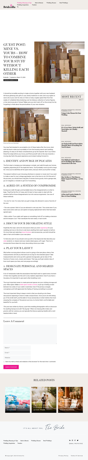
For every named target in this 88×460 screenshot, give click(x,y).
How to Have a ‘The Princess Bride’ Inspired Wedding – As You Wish (72, 178)
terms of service (77, 455)
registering (43, 228)
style (5, 241)
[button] (17, 7)
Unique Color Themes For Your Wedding (15, 407)
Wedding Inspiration (23, 5)
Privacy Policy (63, 455)
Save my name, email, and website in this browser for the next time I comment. (30, 361)
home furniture (26, 232)
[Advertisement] (44, 23)
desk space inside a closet (28, 284)
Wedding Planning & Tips (24, 2)
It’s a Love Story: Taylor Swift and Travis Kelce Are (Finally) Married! (72, 129)
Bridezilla (5, 77)
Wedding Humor (51, 2)
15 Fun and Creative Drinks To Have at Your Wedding (71, 195)
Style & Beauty (39, 2)
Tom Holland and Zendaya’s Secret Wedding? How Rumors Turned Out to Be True (71, 161)
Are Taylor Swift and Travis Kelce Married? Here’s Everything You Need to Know (72, 145)
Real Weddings (64, 2)
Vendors (34, 5)
